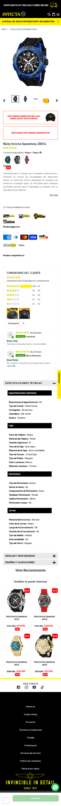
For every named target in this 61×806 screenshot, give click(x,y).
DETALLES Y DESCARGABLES (20, 556)
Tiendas (30, 737)
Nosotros (30, 706)
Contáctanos (30, 745)
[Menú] (58, 14)
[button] (10, 148)
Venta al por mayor (30, 768)
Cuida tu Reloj (30, 714)
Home (3, 29)
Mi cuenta (30, 722)
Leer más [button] (11, 366)
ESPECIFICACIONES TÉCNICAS (23, 383)
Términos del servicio (30, 753)
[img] (23, 332)
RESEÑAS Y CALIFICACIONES (20, 562)
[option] (15, 98)
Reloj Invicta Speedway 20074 (24, 29)
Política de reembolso (30, 760)
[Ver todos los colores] (41, 152)
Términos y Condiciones (30, 729)
